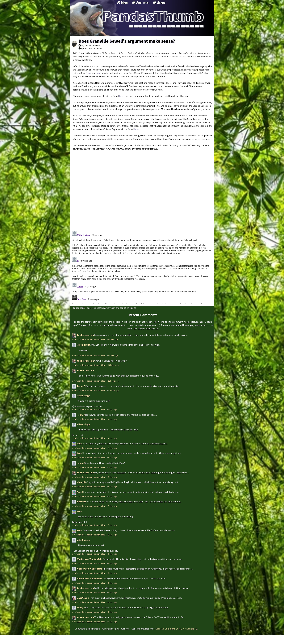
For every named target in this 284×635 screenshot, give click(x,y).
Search (161, 2)
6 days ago (112, 554)
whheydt (81, 482)
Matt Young (83, 597)
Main (124, 2)
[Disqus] (142, 189)
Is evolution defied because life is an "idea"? (89, 339)
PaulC (80, 443)
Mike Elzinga (83, 344)
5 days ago (112, 477)
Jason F (81, 386)
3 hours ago (113, 339)
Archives (142, 2)
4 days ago (112, 409)
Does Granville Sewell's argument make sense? (127, 41)
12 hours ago (113, 365)
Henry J (81, 414)
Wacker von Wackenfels (89, 559)
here (89, 73)
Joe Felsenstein (85, 334)
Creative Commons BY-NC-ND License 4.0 (176, 628)
